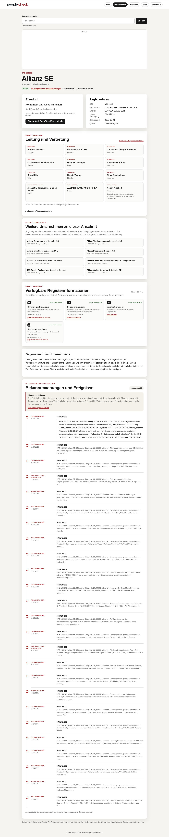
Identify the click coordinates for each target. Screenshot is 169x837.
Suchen (141, 21)
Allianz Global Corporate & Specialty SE (104, 270)
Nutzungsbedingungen (84, 832)
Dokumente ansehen (74, 317)
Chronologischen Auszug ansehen (38, 317)
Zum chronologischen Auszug (38, 408)
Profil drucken (69, 89)
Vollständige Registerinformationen (131, 141)
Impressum (71, 832)
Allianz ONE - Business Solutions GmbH (44, 260)
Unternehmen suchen (30, 16)
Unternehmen (120, 5)
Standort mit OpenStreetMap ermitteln (45, 121)
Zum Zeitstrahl (112, 314)
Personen (134, 5)
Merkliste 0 (156, 5)
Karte (145, 5)
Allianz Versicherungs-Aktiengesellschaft (104, 241)
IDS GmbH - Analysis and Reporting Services (46, 270)
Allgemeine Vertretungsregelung (39, 211)
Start (108, 5)
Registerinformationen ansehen (37, 339)
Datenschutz (97, 832)
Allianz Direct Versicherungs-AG (101, 251)
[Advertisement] (84, 50)
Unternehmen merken (85, 89)
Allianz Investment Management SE (42, 251)
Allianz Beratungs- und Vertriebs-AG (43, 241)
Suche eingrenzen (29, 26)
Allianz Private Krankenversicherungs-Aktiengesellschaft (111, 260)
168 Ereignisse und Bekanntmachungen (46, 89)
